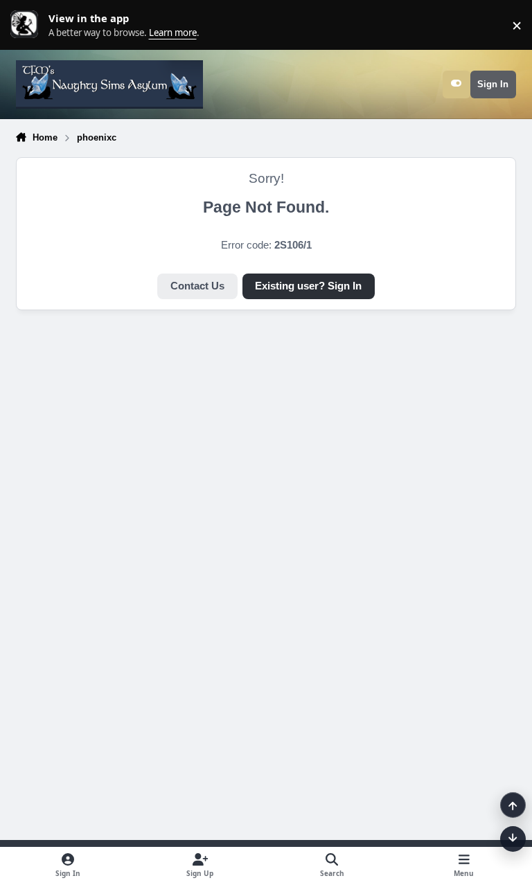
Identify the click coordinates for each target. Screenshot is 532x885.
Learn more (27, 25)
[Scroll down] (513, 839)
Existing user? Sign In (308, 286)
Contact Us (197, 286)
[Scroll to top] (513, 805)
